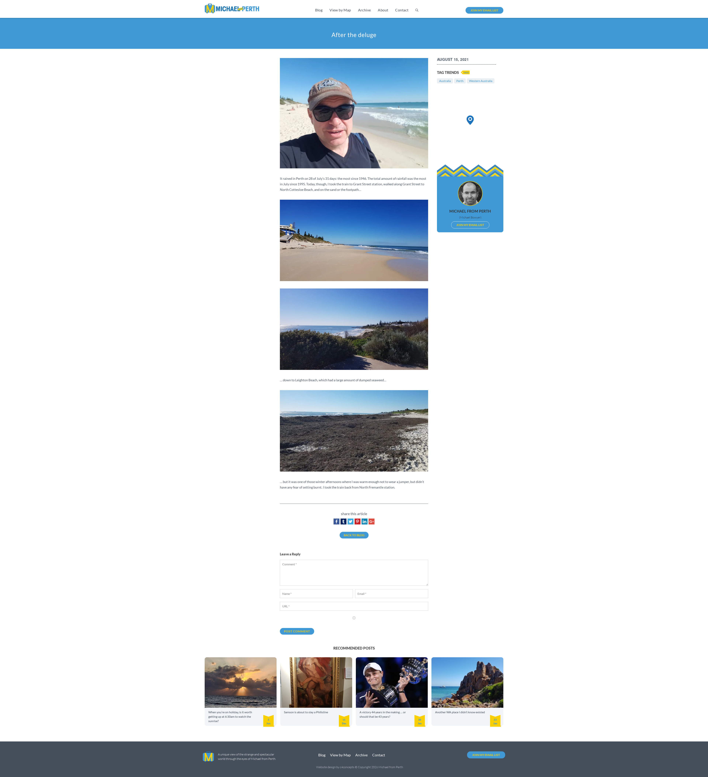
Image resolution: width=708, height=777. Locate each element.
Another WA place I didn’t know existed (460, 712)
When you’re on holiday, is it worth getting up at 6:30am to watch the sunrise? (230, 716)
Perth (460, 81)
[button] (470, 120)
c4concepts (347, 767)
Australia (445, 81)
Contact (401, 10)
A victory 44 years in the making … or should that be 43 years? (383, 714)
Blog (319, 10)
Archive (364, 10)
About (383, 10)
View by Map (340, 10)
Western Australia (480, 81)
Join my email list (484, 10)
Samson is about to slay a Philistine (306, 712)
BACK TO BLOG (354, 535)
